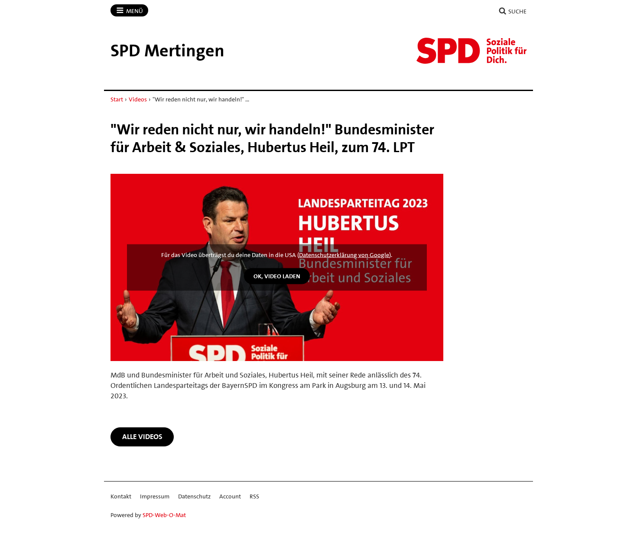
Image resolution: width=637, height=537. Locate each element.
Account (230, 496)
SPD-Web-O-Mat (164, 515)
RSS (254, 496)
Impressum (154, 496)
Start (116, 99)
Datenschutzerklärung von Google (344, 255)
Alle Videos (142, 436)
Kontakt (120, 496)
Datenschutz (194, 496)
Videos (138, 99)
